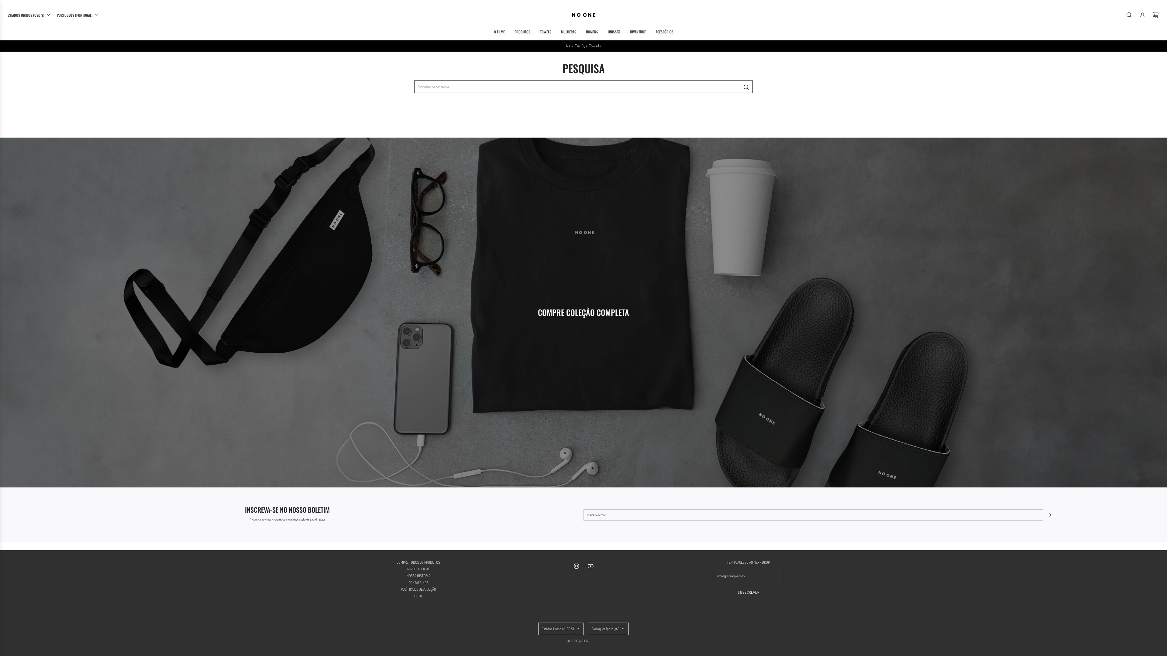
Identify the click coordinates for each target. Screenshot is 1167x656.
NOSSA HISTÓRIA (418, 575)
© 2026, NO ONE (578, 641)
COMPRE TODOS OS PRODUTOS (418, 562)
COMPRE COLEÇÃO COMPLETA (583, 312)
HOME (418, 596)
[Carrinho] (1155, 15)
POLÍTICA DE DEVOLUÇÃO (418, 589)
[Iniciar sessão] (1142, 15)
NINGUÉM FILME (418, 569)
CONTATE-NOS (418, 582)
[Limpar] (732, 87)
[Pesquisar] (1129, 15)
